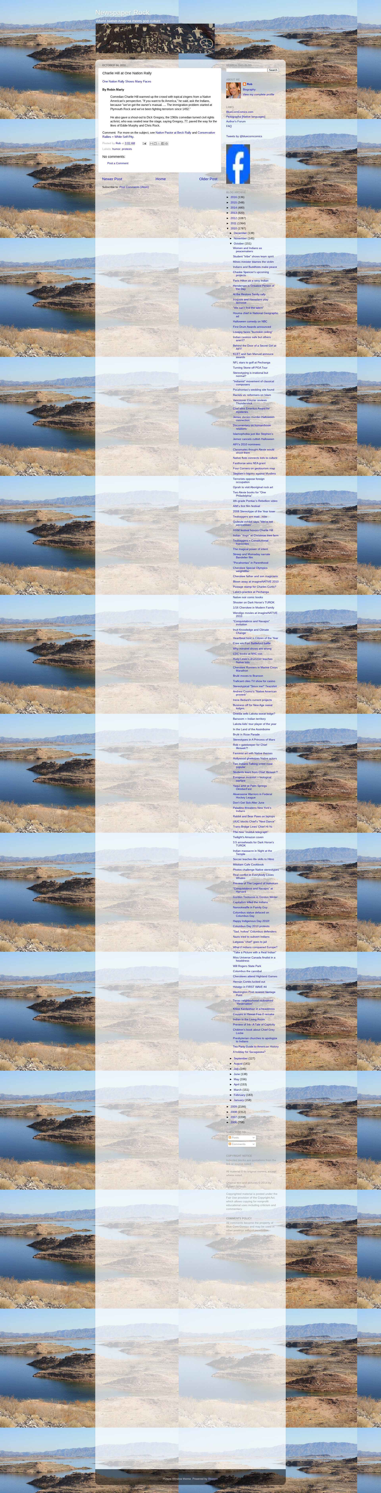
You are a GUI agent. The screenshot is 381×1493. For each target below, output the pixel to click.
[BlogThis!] (155, 144)
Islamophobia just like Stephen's (253, 433)
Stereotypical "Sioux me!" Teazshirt (255, 686)
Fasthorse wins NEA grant (249, 463)
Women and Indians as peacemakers (247, 250)
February (240, 1094)
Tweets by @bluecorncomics (244, 136)
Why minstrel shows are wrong (252, 648)
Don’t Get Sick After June (248, 802)
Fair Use (231, 1197)
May (237, 1079)
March (238, 1089)
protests (127, 149)
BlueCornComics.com (239, 111)
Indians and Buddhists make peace (255, 266)
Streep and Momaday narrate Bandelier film (251, 556)
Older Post (208, 179)
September (241, 1058)
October (239, 243)
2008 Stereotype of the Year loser (254, 511)
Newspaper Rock (122, 12)
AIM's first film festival (246, 506)
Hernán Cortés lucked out (249, 981)
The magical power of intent (250, 549)
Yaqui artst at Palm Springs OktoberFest (250, 787)
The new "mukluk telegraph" (250, 832)
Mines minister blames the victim (253, 261)
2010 (234, 228)
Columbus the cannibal (247, 971)
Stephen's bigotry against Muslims (254, 473)
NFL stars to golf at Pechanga (251, 362)
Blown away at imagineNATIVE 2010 (256, 581)
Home (161, 179)
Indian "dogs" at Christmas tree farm (256, 535)
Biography (249, 89)
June (237, 1074)
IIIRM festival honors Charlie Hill (253, 530)
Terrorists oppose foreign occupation (249, 480)
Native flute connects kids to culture (255, 457)
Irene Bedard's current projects (252, 700)
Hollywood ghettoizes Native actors (255, 758)
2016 (234, 197)
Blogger (213, 1478)
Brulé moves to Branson (248, 675)
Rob (119, 143)
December (241, 233)
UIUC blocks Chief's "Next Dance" (254, 821)
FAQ (229, 126)
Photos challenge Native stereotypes (256, 869)
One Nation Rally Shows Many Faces (126, 81)
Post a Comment (117, 163)
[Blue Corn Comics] (238, 182)
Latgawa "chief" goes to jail (250, 941)
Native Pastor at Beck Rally (173, 132)
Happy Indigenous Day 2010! (251, 921)
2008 (234, 1112)
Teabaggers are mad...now (250, 516)
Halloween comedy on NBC (250, 321)
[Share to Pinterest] (166, 144)
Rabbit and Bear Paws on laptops (254, 816)
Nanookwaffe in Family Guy (250, 907)
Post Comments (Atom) (134, 187)
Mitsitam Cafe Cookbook (248, 864)
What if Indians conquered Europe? (255, 947)
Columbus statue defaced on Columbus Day (251, 914)
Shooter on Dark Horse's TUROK (253, 602)
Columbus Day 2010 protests (251, 926)
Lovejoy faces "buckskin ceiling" (253, 332)
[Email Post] (144, 143)
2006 (234, 1122)
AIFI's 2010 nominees (246, 444)
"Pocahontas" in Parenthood (250, 562)
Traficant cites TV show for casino (254, 681)
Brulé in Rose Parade (246, 734)
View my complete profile (258, 94)
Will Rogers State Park (247, 966)
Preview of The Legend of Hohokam (255, 883)
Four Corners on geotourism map (254, 468)
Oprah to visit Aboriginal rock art (253, 487)
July (237, 1068)
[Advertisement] (251, 1263)
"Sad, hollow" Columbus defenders (254, 931)
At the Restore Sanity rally (249, 294)
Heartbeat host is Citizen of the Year (255, 638)
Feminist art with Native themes (252, 753)
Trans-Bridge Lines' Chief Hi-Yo (252, 826)
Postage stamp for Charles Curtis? (254, 586)
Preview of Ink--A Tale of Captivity (254, 1024)
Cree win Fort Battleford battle (252, 643)
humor (116, 149)
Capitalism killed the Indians (250, 902)
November (241, 238)
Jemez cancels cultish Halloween (253, 439)
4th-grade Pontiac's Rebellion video (255, 500)
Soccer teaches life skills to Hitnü (253, 859)
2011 (234, 223)
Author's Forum (236, 121)
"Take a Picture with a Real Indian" (254, 952)
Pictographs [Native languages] (245, 116)
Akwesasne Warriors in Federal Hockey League (252, 796)
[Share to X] (159, 144)
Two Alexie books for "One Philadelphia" (249, 494)
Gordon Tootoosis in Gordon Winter (255, 897)
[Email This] (151, 144)
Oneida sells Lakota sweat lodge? (254, 713)
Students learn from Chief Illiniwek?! (255, 772)
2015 (234, 202)
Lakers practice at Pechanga (251, 591)
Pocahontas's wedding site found (253, 389)
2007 (234, 1117)
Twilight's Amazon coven (248, 837)
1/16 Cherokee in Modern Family (253, 607)
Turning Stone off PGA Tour (250, 367)
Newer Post (112, 179)
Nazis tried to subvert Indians (251, 936)
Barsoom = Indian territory (249, 718)
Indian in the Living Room (249, 1019)
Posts (235, 1137)
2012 (234, 218)
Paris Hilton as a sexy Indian (250, 280)
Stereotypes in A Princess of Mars (254, 739)
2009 (234, 1106)
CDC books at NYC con (247, 653)
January (239, 1100)
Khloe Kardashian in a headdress (254, 1008)
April (237, 1084)
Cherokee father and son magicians (255, 576)
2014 (234, 207)
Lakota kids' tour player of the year (254, 724)
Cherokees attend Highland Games (255, 976)
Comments (238, 1144)
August (238, 1063)
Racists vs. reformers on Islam (252, 395)
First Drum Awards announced (252, 326)
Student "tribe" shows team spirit (253, 256)
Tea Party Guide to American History (256, 1046)
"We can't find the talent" (248, 307)
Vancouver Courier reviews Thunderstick (250, 402)
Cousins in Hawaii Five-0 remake (253, 1014)
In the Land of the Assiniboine (251, 729)
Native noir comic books (248, 597)
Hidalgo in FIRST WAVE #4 (250, 986)
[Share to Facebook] (163, 144)
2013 (234, 212)
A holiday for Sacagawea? (249, 1051)
